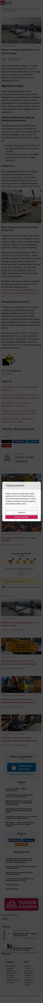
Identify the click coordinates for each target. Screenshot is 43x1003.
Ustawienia (22, 512)
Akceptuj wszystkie (22, 517)
